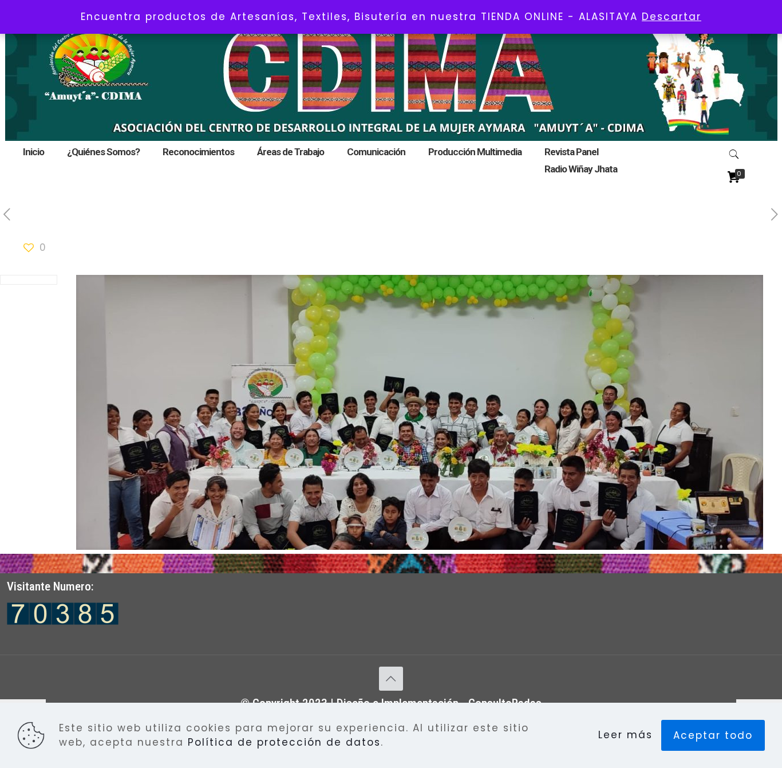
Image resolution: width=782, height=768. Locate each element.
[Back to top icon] (391, 679)
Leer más (625, 735)
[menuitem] (290, 166)
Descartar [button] (671, 16)
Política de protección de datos (284, 742)
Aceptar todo (713, 735)
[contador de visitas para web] (63, 621)
